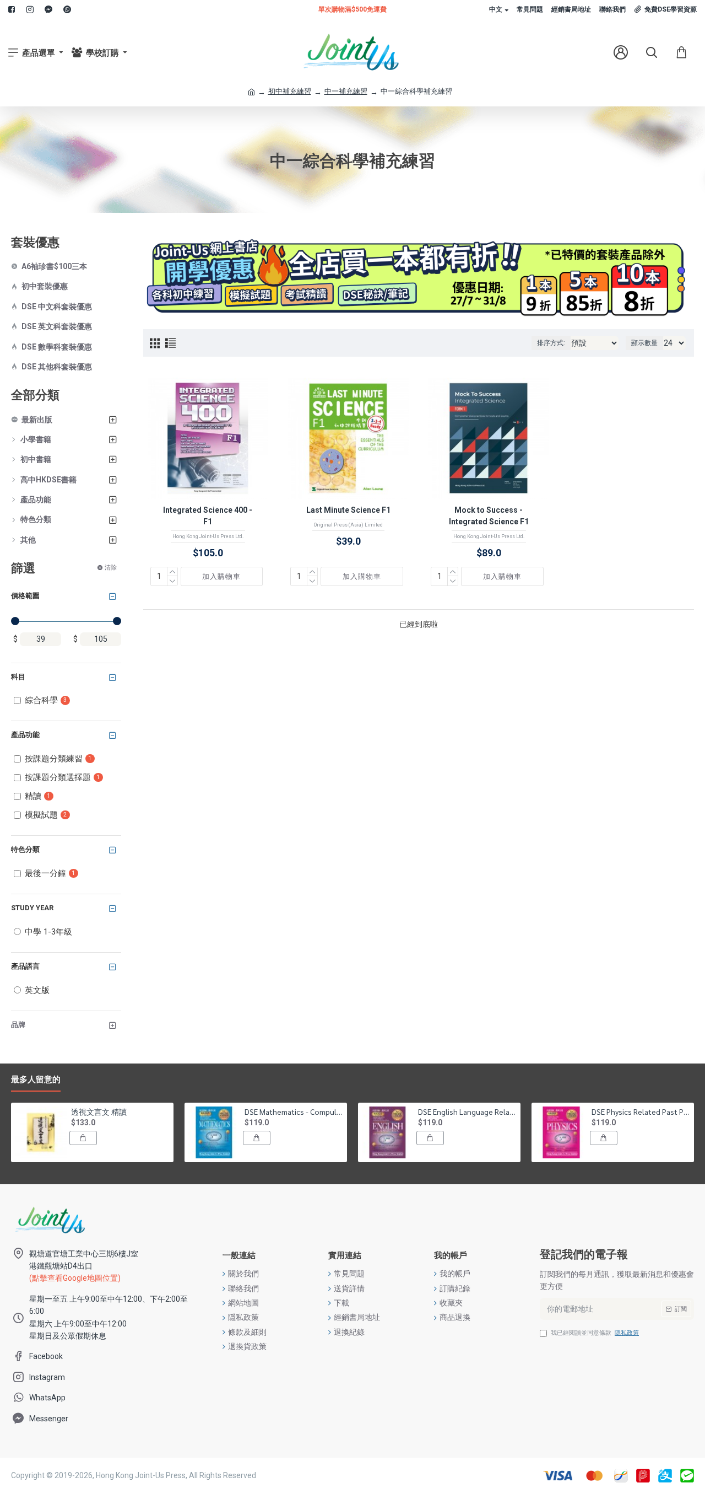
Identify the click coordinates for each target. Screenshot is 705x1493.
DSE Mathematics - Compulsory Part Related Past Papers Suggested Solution (294, 1111)
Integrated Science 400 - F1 (207, 516)
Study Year (32, 908)
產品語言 (25, 966)
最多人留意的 (36, 1079)
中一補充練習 (345, 91)
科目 (18, 677)
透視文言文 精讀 (99, 1111)
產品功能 (25, 735)
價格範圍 (25, 596)
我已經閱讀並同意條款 (595, 1332)
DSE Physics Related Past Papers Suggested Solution (641, 1111)
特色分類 (25, 849)
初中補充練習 (289, 91)
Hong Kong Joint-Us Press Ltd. (207, 536)
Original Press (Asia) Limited (348, 525)
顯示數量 (644, 343)
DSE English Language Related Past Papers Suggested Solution (467, 1111)
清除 (111, 567)
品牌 (18, 1025)
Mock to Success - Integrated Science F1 (489, 516)
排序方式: (551, 343)
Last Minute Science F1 (348, 510)
